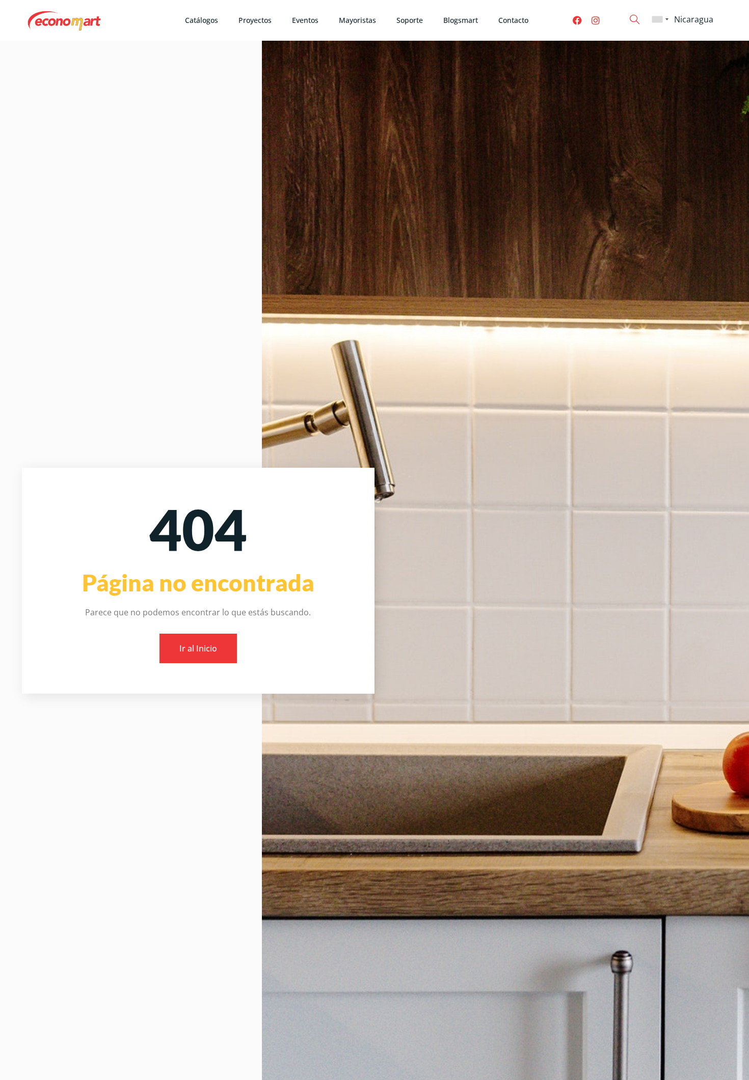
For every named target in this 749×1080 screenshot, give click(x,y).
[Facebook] (577, 20)
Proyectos (255, 20)
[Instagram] (595, 20)
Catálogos (201, 20)
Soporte (409, 20)
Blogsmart (460, 20)
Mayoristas (357, 20)
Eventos (305, 20)
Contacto (513, 20)
